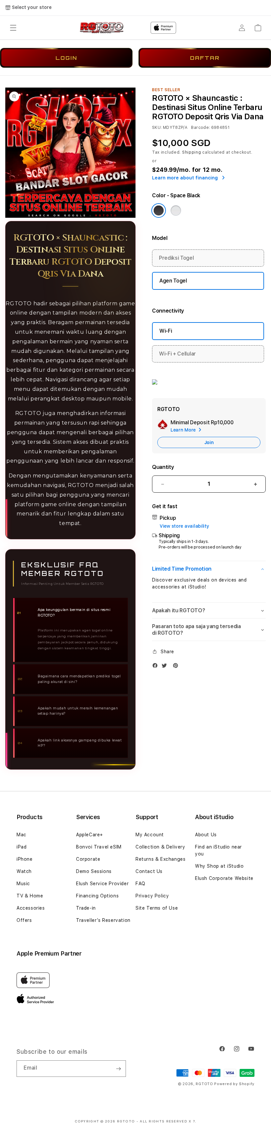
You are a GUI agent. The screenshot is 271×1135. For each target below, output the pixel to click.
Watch (24, 871)
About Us (206, 834)
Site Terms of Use (157, 908)
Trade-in (86, 908)
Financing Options (97, 895)
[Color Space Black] (158, 210)
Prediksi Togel (176, 258)
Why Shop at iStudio (219, 866)
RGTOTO (204, 1084)
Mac (21, 834)
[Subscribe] (118, 1068)
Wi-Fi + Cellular (177, 354)
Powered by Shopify (234, 1084)
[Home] (102, 28)
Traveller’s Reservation (103, 920)
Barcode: (200, 127)
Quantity (163, 467)
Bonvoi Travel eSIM (99, 847)
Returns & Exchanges (160, 859)
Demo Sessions (94, 871)
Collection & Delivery (160, 847)
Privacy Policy (152, 895)
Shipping (191, 152)
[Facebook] (156, 667)
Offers (24, 920)
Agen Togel (173, 281)
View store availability (184, 526)
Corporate (88, 859)
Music (23, 883)
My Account (150, 834)
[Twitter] (166, 667)
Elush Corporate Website (224, 878)
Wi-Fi (165, 331)
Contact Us (149, 871)
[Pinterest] (177, 667)
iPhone (25, 859)
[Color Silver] (176, 210)
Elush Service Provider (102, 883)
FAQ (140, 883)
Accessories (31, 908)
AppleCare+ (89, 834)
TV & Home (30, 895)
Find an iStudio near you (218, 850)
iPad (21, 847)
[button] (13, 28)
